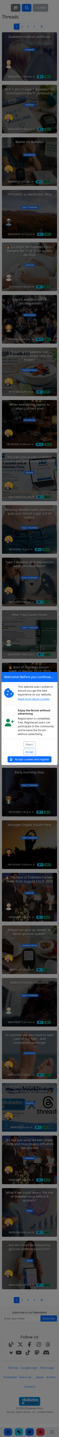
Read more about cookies (34, 699)
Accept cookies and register (31, 759)
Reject (29, 744)
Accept (29, 752)
